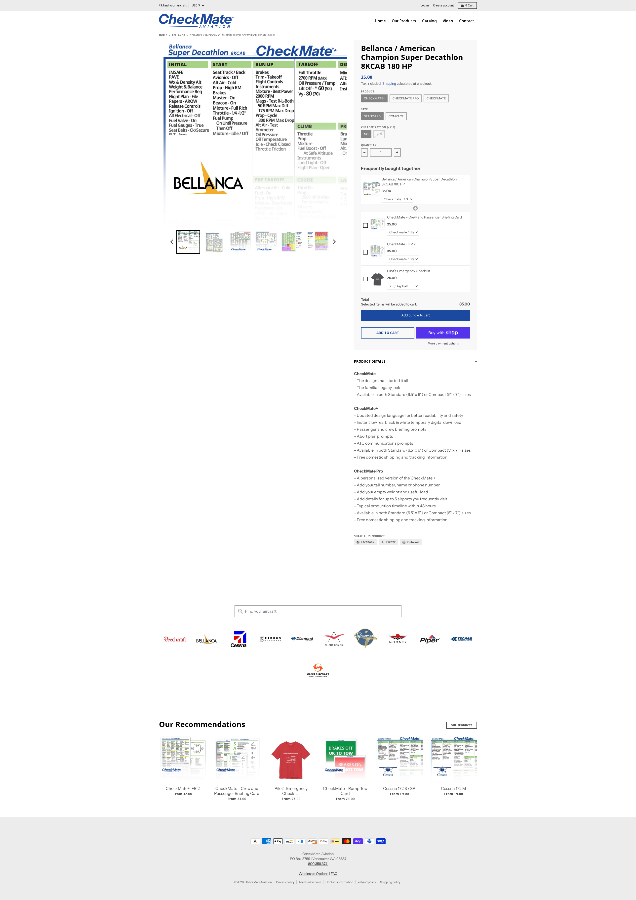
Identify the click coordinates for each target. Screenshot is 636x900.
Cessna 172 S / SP (399, 788)
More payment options (443, 343)
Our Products (462, 725)
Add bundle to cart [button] (415, 315)
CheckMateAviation (258, 882)
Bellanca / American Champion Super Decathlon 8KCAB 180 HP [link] (419, 181)
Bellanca (178, 35)
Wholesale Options (313, 873)
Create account (443, 5)
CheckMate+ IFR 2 (183, 788)
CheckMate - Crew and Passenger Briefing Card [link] (424, 217)
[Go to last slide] (171, 242)
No (366, 134)
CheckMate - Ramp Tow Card (345, 791)
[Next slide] (333, 242)
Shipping (389, 83)
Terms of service (310, 882)
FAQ (334, 873)
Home (163, 35)
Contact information (339, 882)
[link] (371, 190)
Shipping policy (390, 882)
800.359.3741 (318, 863)
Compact (396, 116)
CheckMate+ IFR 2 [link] (401, 244)
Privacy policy (285, 882)
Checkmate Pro (406, 98)
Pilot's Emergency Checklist (291, 791)
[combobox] (318, 611)
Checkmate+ (374, 98)
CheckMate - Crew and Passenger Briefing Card (236, 791)
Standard (372, 116)
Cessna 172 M (453, 788)
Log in (425, 5)
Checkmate (436, 98)
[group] (188, 242)
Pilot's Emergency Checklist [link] (408, 271)
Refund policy (367, 882)
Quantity (368, 145)
